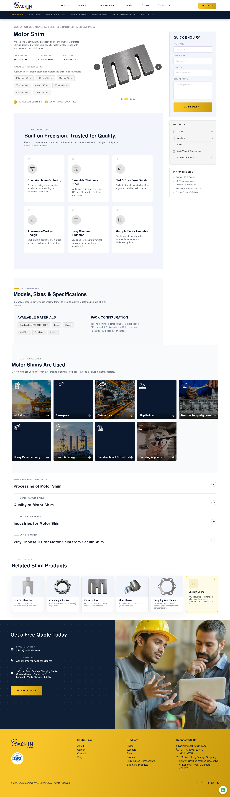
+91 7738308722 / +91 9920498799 (34, 661)
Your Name (179, 44)
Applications (78, 15)
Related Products (124, 15)
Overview (17, 15)
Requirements (181, 79)
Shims (130, 746)
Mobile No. (179, 67)
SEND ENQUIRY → (193, 107)
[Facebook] (196, 783)
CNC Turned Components (141, 761)
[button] (97, 67)
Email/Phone (179, 56)
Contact (81, 753)
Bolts (130, 753)
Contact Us (164, 6)
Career (145, 6)
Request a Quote (26, 691)
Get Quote (207, 5)
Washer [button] (82, 6)
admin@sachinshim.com (28, 651)
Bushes (131, 757)
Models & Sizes (55, 15)
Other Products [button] (106, 6)
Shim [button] (63, 6)
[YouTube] (207, 783)
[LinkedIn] (212, 783)
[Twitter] (218, 783)
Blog (79, 757)
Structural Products (137, 765)
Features (35, 15)
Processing (99, 15)
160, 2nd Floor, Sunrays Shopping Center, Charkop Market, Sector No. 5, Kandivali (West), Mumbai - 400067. (199, 763)
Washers (131, 750)
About (129, 6)
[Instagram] (202, 783)
